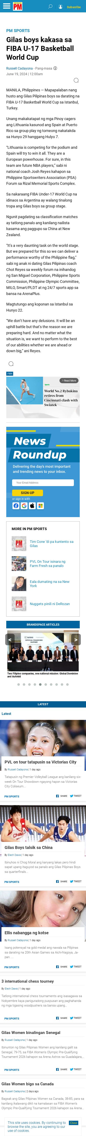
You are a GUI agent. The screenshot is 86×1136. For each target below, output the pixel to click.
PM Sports (18, 30)
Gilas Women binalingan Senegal (30, 1032)
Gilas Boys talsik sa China (29, 847)
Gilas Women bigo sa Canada (27, 1084)
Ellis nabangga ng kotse (27, 932)
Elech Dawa (14, 855)
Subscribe (74, 7)
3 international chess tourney (27, 981)
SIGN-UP (27, 493)
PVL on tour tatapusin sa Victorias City (40, 762)
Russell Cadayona (19, 68)
